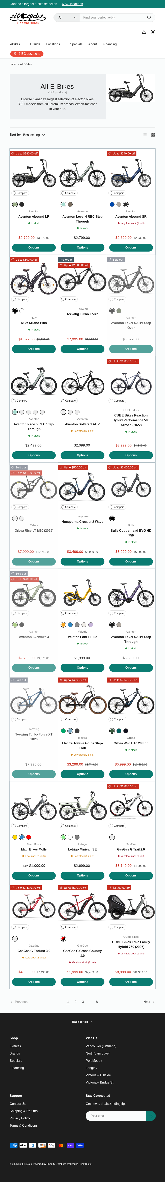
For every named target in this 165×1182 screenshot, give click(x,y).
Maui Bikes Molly (34, 849)
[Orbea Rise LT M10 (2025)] (34, 487)
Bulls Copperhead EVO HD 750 (131, 533)
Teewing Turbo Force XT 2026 (34, 737)
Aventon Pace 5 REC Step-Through (34, 427)
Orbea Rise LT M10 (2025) (34, 530)
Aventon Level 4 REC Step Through (82, 219)
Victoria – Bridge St (99, 1082)
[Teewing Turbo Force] (82, 279)
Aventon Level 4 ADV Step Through (131, 639)
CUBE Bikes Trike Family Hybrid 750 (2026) (131, 944)
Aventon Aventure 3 (34, 637)
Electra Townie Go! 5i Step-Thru (82, 746)
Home (13, 64)
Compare (22, 193)
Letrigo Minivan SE (82, 849)
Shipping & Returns (24, 1111)
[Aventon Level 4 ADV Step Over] (131, 279)
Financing (110, 44)
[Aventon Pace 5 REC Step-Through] (34, 380)
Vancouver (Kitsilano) (101, 1046)
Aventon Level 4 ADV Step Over (131, 325)
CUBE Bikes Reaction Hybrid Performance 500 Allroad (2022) (131, 420)
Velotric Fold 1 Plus (82, 637)
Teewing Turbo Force (82, 314)
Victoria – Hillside (98, 1075)
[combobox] (104, 17)
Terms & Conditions (24, 1125)
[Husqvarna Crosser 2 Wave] (82, 487)
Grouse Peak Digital (81, 1164)
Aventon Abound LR (34, 216)
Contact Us (18, 1103)
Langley (91, 1068)
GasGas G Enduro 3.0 (34, 951)
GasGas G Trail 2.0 (131, 849)
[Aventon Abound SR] (131, 173)
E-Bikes (15, 1046)
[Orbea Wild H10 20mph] (131, 699)
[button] (152, 31)
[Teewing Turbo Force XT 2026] (34, 699)
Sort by (15, 134)
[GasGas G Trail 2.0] (131, 805)
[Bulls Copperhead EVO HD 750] (131, 487)
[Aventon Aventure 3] (34, 593)
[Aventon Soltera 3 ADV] (82, 380)
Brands (35, 44)
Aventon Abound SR (131, 216)
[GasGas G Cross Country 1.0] (82, 907)
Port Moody (94, 1060)
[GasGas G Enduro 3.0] (34, 907)
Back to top (80, 1021)
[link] (37, 1002)
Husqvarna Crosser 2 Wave (82, 521)
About (92, 44)
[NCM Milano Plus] (34, 279)
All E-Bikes (26, 64)
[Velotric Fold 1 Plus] (82, 593)
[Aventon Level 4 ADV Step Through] (131, 593)
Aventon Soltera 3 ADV (82, 424)
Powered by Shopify (44, 1164)
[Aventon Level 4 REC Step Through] (82, 173)
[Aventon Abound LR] (34, 173)
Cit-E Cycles (25, 1164)
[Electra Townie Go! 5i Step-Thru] (82, 699)
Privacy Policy (20, 1118)
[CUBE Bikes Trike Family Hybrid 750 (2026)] (131, 907)
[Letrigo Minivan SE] (82, 805)
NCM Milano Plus (34, 323)
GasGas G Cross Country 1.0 (82, 953)
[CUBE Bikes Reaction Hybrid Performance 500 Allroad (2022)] (131, 380)
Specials (76, 44)
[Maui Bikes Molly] (34, 805)
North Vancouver (98, 1053)
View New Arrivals (78, 4)
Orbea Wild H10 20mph (131, 743)
